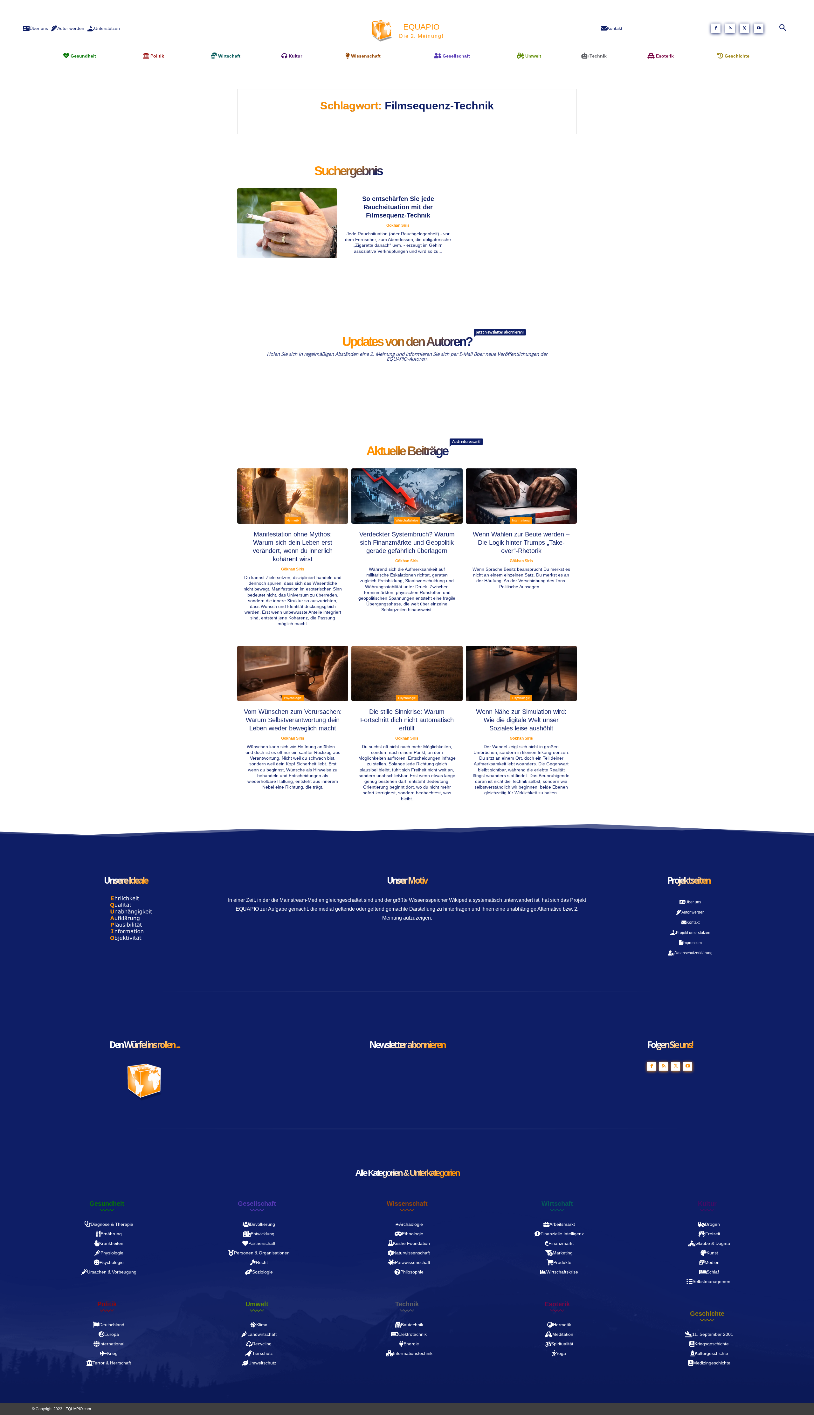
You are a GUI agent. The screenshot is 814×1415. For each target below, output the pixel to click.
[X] (744, 28)
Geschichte (707, 1313)
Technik (407, 1304)
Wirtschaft (557, 1203)
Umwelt (256, 1304)
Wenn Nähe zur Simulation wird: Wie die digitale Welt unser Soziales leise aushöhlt (521, 720)
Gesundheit (106, 1203)
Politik (107, 1304)
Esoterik (557, 1304)
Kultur (707, 1203)
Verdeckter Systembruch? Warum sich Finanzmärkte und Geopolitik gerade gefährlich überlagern (407, 542)
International (521, 520)
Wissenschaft (407, 1203)
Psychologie (293, 698)
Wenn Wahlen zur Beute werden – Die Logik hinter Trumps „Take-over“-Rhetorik (521, 542)
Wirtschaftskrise (407, 520)
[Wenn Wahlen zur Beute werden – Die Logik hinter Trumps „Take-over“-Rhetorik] (521, 496)
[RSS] (730, 28)
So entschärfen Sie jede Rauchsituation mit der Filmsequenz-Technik (398, 207)
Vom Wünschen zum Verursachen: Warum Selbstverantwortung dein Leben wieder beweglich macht (293, 720)
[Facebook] (716, 28)
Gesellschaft (257, 1203)
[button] (781, 28)
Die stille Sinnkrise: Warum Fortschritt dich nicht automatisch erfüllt (407, 720)
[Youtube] (758, 28)
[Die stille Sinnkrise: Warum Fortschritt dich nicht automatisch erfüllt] (406, 673)
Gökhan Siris (398, 225)
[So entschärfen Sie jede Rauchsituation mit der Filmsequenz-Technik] (287, 223)
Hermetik (292, 520)
